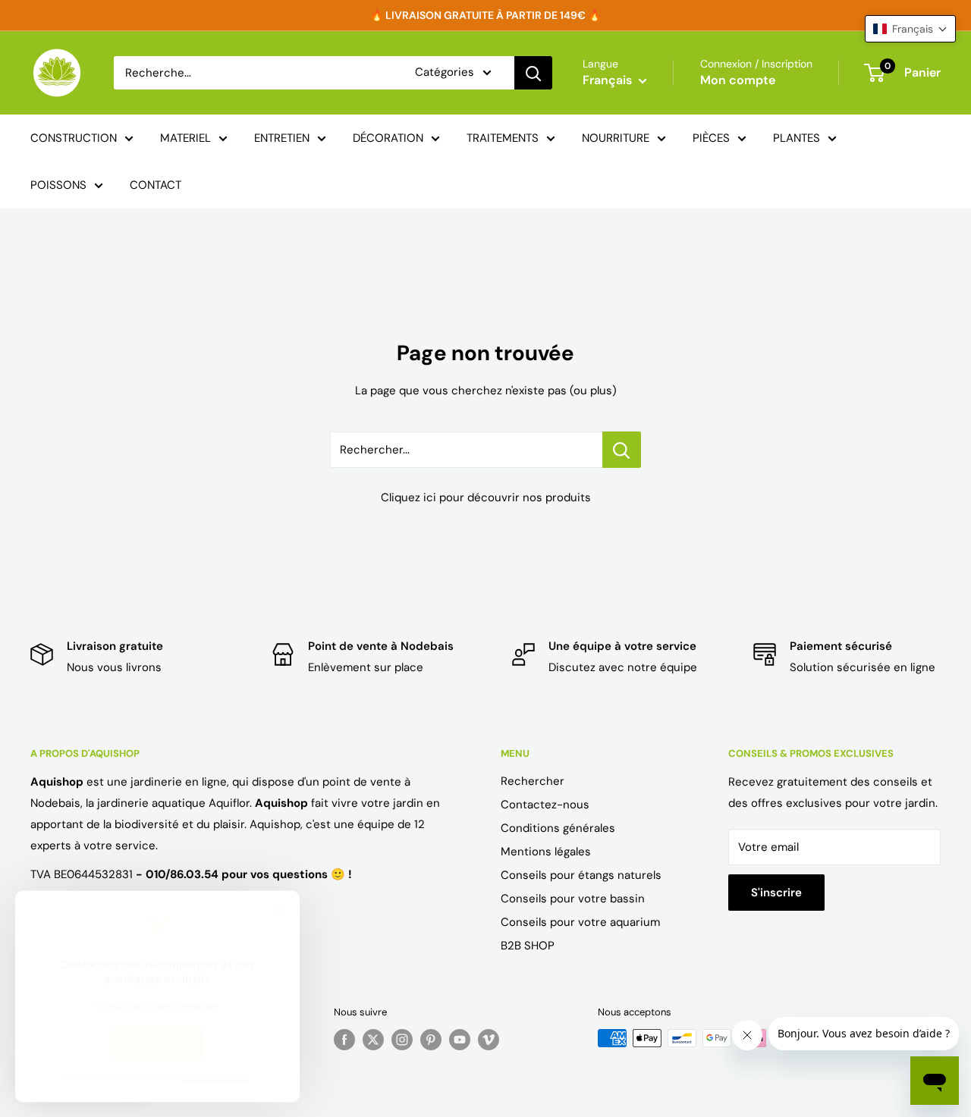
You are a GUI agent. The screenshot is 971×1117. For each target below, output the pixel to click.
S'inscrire (776, 892)
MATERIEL (185, 138)
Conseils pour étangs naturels (581, 875)
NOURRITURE (615, 138)
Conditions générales (558, 828)
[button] (910, 29)
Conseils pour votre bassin (573, 898)
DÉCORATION (388, 138)
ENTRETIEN (282, 138)
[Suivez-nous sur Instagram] (402, 1039)
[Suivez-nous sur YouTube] (459, 1039)
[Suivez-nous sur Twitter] (373, 1039)
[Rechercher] (533, 72)
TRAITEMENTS (503, 138)
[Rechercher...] (621, 449)
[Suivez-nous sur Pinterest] (431, 1039)
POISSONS (58, 185)
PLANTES (796, 138)
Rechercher (532, 781)
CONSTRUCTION (73, 138)
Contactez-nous (545, 804)
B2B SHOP (528, 945)
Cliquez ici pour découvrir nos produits (486, 497)
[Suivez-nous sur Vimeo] (488, 1039)
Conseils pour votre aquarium (580, 922)
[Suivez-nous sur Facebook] (344, 1039)
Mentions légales (546, 851)
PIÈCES (711, 138)
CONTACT (155, 185)
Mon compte (737, 80)
